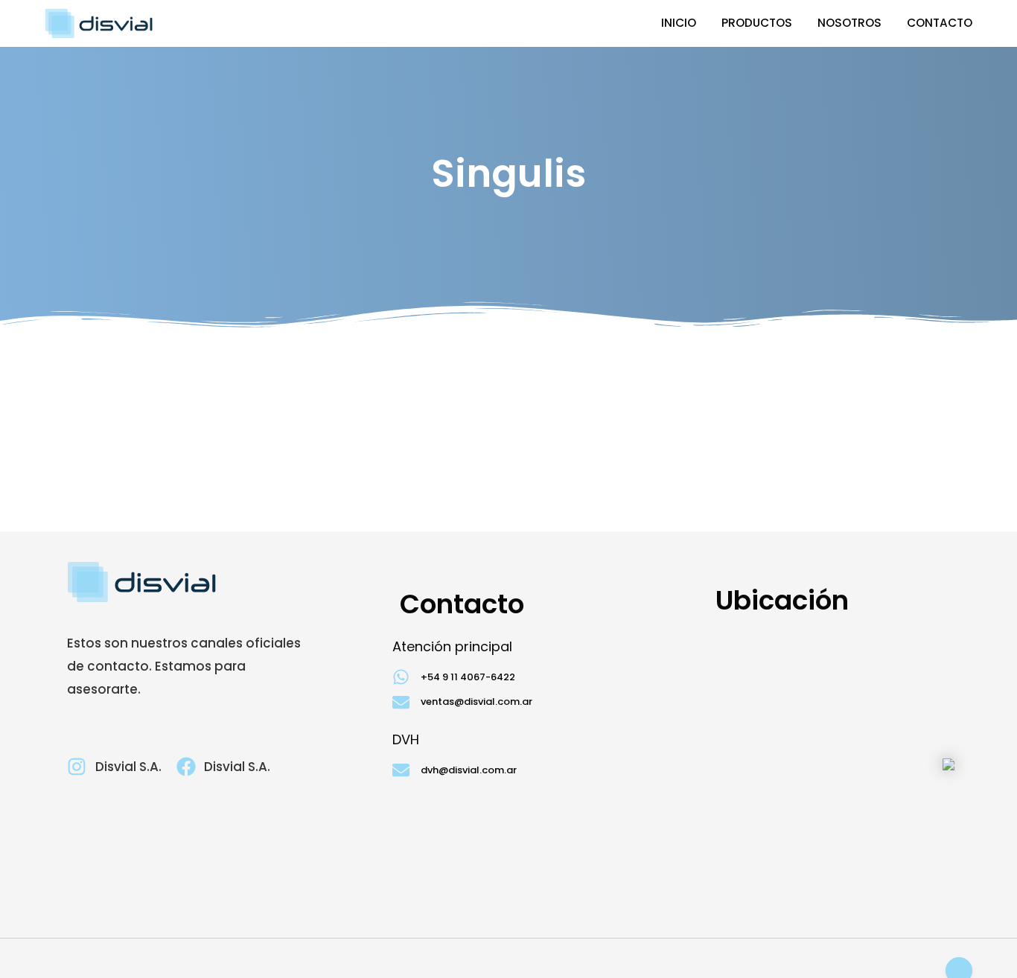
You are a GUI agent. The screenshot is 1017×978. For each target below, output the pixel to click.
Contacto (939, 23)
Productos (756, 23)
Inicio (678, 23)
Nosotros (849, 23)
